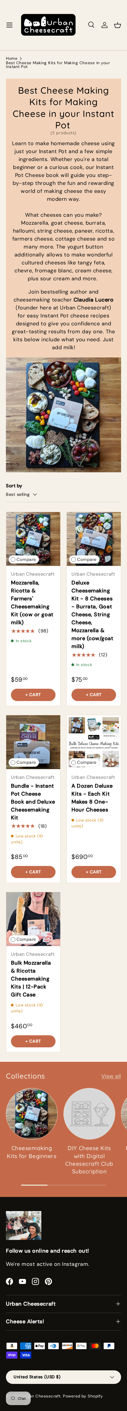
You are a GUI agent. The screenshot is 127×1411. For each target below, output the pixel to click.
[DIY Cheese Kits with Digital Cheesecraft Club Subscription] (89, 1113)
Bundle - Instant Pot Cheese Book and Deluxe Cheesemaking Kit (33, 801)
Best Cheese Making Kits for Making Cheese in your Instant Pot (58, 65)
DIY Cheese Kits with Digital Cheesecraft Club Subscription (89, 1160)
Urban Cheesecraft (41, 1396)
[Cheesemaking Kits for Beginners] (31, 1113)
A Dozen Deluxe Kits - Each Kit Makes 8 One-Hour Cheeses (92, 797)
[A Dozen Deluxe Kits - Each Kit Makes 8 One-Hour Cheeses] (94, 742)
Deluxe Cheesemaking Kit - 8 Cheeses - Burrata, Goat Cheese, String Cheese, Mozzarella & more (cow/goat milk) (92, 614)
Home (11, 59)
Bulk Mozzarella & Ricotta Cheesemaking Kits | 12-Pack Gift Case (31, 978)
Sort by (14, 486)
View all (111, 1076)
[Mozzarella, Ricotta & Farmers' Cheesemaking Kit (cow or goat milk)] (33, 539)
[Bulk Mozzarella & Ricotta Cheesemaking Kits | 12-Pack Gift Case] (33, 919)
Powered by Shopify (83, 1396)
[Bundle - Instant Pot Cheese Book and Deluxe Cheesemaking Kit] (33, 742)
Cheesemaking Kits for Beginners (31, 1152)
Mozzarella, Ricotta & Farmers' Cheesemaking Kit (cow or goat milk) (32, 602)
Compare (26, 559)
